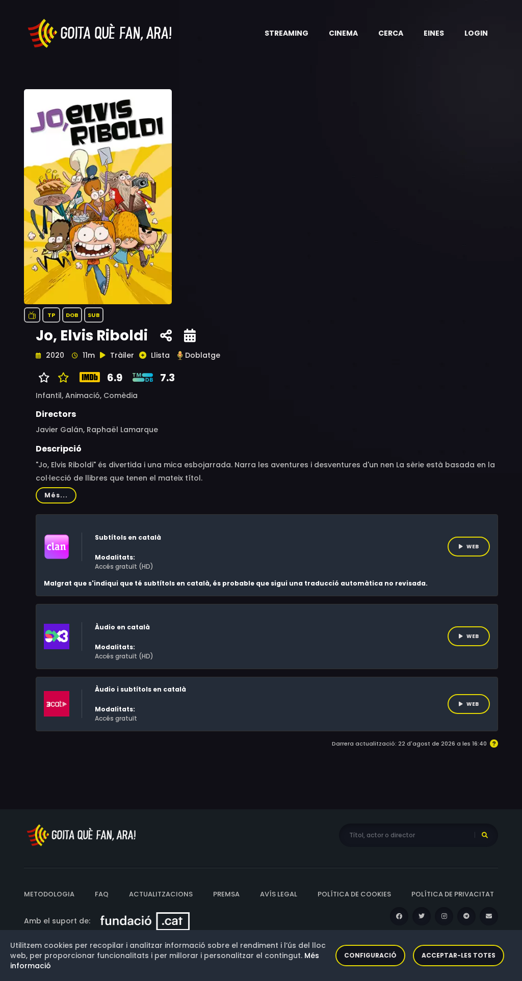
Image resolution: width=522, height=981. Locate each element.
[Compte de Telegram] (466, 916)
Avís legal (278, 894)
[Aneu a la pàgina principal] (100, 33)
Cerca (390, 33)
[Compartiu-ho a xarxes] (166, 336)
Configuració (370, 955)
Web (472, 546)
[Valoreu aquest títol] (61, 377)
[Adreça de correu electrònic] (489, 916)
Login (476, 33)
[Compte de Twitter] (421, 916)
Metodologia (49, 894)
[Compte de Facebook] (399, 916)
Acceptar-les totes (458, 955)
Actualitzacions (161, 894)
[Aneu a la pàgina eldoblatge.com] (180, 355)
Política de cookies (354, 894)
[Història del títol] (190, 336)
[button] (286, 33)
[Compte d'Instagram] (444, 916)
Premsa (226, 894)
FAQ (102, 894)
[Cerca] (485, 835)
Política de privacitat (452, 894)
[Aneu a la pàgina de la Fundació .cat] (145, 921)
